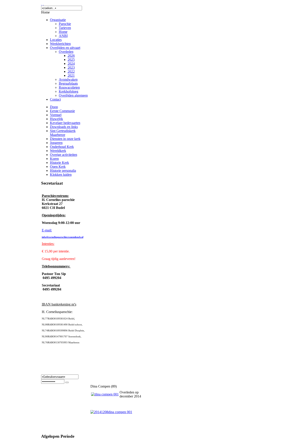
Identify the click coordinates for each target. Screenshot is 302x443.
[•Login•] (67, 382)
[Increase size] (41, 4)
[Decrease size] (43, 4)
